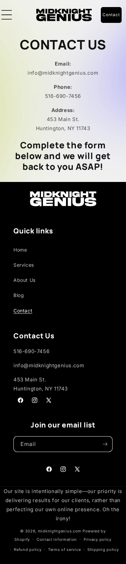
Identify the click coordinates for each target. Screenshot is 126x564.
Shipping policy (103, 549)
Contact (22, 310)
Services (23, 265)
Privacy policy (98, 539)
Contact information (57, 539)
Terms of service (64, 549)
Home (20, 250)
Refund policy (27, 549)
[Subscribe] (104, 444)
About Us (24, 280)
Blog (18, 295)
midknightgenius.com (59, 531)
